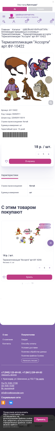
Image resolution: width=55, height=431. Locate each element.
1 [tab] (22, 283)
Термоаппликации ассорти (37, 34)
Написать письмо (30, 360)
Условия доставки (29, 348)
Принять (40, 419)
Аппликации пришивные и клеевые (20, 32)
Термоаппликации (10, 34)
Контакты (7, 344)
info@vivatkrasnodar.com (12, 393)
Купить (29, 277)
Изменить (40, 9)
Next (50, 243)
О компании (8, 340)
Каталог (16, 29)
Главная (5, 29)
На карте (40, 379)
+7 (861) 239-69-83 (32, 372)
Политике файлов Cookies (15, 425)
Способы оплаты (28, 344)
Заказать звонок (9, 375)
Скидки (24, 340)
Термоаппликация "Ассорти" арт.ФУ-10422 (23, 36)
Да (15, 9)
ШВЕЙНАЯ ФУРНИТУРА (35, 29)
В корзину (30, 161)
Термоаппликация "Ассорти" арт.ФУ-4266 (22, 260)
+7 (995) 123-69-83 (11, 372)
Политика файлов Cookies (32, 356)
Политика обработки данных (34, 352)
